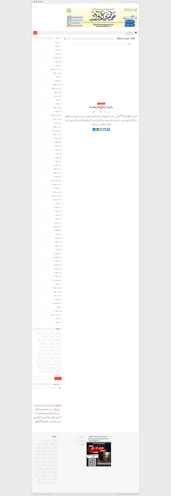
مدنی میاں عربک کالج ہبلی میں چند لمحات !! (101, 107)
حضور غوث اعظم (59, 134)
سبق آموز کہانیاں (59, 173)
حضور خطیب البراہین (59, 131)
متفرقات (60, 265)
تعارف (60, 100)
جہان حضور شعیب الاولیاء (58, 115)
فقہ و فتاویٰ (60, 238)
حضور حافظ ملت (59, 127)
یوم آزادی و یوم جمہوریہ (58, 315)
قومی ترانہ (60, 246)
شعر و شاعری (60, 200)
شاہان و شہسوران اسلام (58, 196)
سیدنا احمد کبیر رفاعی (59, 184)
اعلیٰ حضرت (60, 62)
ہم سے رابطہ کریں (81, 441)
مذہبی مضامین (60, 280)
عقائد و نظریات (59, 227)
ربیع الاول (60, 157)
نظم (61, 307)
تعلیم (103, 103)
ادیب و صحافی (60, 46)
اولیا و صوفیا (60, 81)
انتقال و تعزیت (59, 73)
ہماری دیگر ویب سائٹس (123, 1)
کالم (61, 250)
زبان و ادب (60, 165)
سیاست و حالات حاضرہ (58, 181)
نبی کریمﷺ (59, 303)
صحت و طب (60, 211)
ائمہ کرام (60, 42)
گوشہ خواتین (60, 257)
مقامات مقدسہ (59, 296)
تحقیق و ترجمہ (60, 96)
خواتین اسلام (60, 146)
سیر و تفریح (99, 103)
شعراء (61, 204)
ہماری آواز (98, 112)
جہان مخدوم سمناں (59, 119)
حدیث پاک (60, 123)
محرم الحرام (60, 276)
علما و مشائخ (60, 230)
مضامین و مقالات (59, 288)
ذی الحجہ (60, 150)
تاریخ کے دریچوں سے (58, 88)
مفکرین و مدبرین (59, 292)
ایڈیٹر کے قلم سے (59, 85)
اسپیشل (61, 50)
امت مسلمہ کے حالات (58, 69)
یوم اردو (60, 319)
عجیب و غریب (60, 223)
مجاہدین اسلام (60, 273)
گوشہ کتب (60, 261)
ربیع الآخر (60, 154)
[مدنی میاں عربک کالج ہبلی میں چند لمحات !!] (101, 71)
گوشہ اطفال (60, 253)
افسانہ (61, 65)
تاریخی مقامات (59, 92)
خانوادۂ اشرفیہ (60, 138)
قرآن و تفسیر (60, 242)
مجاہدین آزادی (59, 269)
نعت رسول (60, 311)
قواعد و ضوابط (82, 445)
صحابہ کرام (60, 207)
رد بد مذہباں (60, 161)
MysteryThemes (119, 494)
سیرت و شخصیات (59, 192)
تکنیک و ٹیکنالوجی (59, 108)
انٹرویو (61, 77)
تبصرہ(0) (91, 112)
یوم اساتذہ (60, 322)
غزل (61, 234)
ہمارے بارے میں (81, 437)
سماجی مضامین (60, 177)
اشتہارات (60, 54)
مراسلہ (60, 284)
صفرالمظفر (60, 215)
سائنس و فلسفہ (59, 169)
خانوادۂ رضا (60, 142)
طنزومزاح (60, 219)
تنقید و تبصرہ (60, 111)
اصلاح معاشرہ (60, 58)
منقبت (60, 299)
